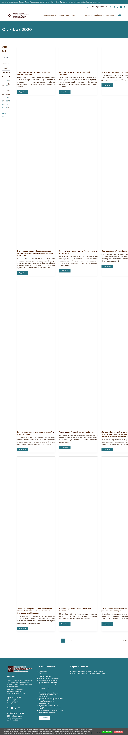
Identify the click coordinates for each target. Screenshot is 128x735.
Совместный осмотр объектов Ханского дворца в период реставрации (48, 694)
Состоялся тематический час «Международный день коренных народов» (50, 706)
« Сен (4, 113)
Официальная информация (48, 680)
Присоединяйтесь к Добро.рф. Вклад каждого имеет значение (51, 711)
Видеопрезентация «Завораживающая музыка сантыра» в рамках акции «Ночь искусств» (35, 253)
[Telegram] (12, 708)
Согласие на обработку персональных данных (87, 673)
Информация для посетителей (49, 678)
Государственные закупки (47, 675)
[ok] (117, 7)
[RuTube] (124, 7)
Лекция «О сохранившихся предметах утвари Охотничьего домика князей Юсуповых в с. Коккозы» (34, 611)
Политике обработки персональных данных (71, 733)
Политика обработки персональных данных (86, 671)
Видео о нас (43, 673)
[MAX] (19, 708)
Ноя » (4, 116)
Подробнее (22, 92)
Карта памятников (45, 676)
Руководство (43, 671)
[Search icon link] (87, 7)
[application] (55, 15)
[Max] (121, 7)
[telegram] (114, 7)
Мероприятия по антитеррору (48, 684)
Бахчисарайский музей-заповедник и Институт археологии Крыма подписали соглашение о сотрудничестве (51, 700)
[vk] (110, 7)
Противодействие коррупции (48, 682)
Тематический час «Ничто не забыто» (76, 432)
